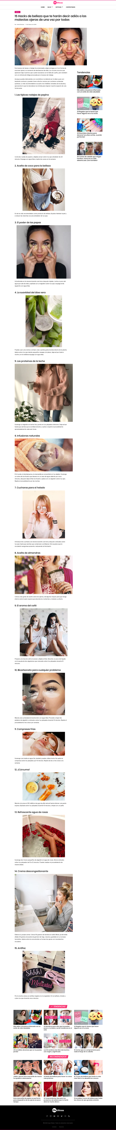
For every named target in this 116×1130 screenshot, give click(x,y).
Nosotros (61, 1126)
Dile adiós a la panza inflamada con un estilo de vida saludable (88, 91)
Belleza (17, 12)
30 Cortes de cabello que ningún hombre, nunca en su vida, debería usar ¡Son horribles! (89, 158)
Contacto (54, 1126)
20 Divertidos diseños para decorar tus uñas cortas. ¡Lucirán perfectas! (89, 135)
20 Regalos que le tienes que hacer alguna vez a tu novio (87, 112)
